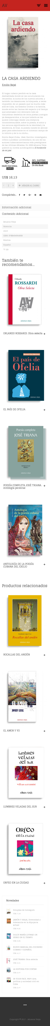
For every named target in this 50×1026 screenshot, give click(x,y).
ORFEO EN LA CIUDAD (16, 882)
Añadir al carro (30, 185)
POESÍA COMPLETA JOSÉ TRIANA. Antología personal (22, 486)
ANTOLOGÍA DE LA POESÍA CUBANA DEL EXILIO (18, 565)
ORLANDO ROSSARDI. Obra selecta (22, 333)
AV (4, 5)
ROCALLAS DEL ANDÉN (16, 654)
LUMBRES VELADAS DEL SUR (20, 806)
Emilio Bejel (9, 85)
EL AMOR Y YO (11, 730)
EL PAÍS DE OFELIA (14, 409)
